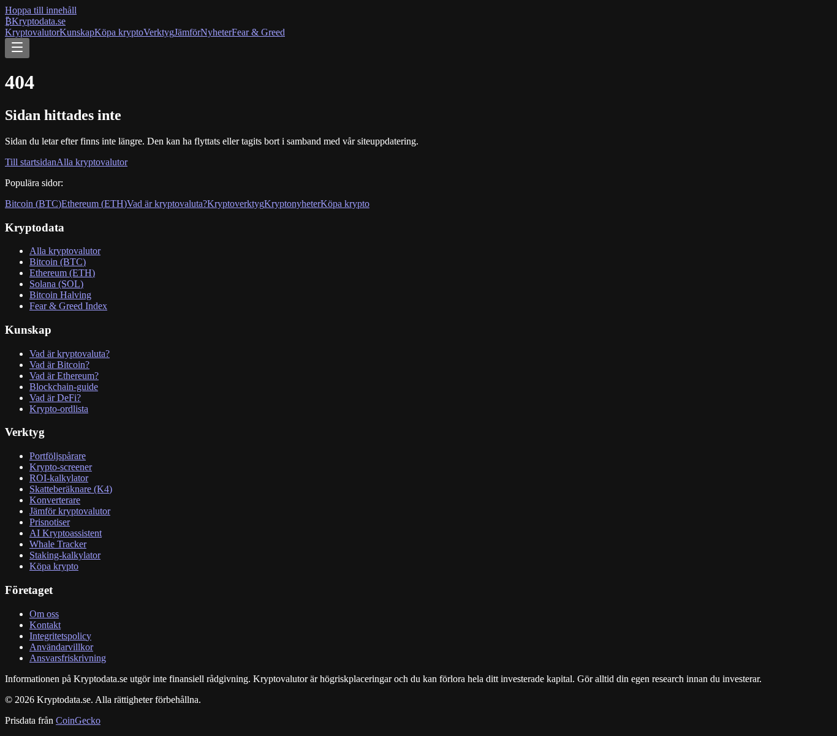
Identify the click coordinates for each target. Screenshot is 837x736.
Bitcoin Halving (60, 295)
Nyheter (216, 32)
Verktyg (158, 32)
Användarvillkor (61, 647)
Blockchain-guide (63, 386)
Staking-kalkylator (64, 555)
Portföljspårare (57, 456)
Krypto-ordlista (58, 409)
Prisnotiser (49, 522)
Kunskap (76, 32)
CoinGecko (78, 720)
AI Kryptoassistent (65, 533)
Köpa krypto (118, 32)
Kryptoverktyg (235, 203)
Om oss (44, 614)
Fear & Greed (258, 32)
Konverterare (54, 500)
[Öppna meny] (17, 48)
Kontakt (45, 625)
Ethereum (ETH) (94, 203)
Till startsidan (30, 162)
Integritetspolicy (60, 636)
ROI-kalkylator (58, 478)
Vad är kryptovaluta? (167, 203)
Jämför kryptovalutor (69, 511)
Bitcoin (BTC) (33, 203)
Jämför (187, 32)
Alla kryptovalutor (91, 162)
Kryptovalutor (32, 32)
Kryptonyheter (292, 203)
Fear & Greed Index (68, 306)
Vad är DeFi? (55, 397)
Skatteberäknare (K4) (70, 489)
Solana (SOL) (56, 284)
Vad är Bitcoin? (59, 364)
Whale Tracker (57, 544)
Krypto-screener (60, 467)
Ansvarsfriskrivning (67, 658)
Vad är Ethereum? (64, 375)
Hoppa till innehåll (41, 10)
